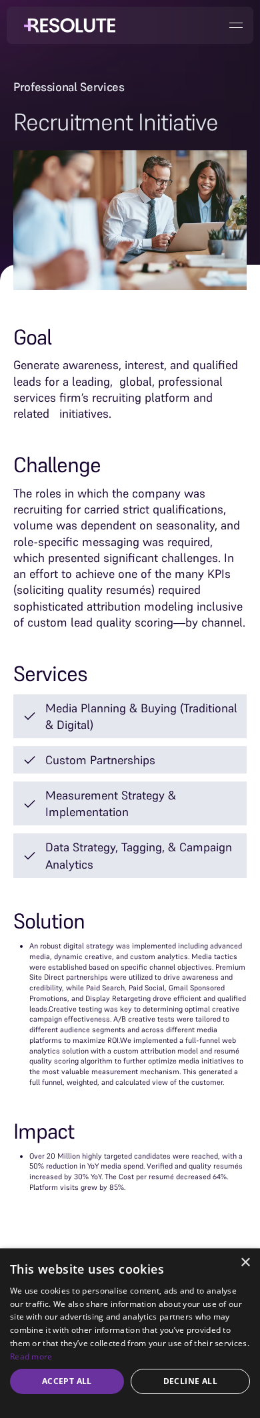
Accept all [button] (67, 1381)
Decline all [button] (190, 1381)
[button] (236, 25)
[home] (66, 25)
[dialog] (130, 1333)
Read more (31, 1356)
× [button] (245, 1263)
